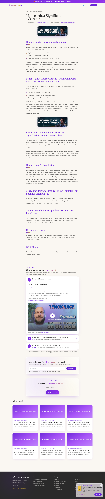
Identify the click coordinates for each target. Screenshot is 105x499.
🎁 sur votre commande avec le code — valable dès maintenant (52, 1)
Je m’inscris (71, 368)
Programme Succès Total (60, 481)
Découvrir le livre (52, 392)
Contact (76, 5)
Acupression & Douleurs (38, 483)
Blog (67, 5)
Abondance (45, 5)
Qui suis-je (71, 5)
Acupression (58, 5)
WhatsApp (47, 262)
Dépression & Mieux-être (39, 485)
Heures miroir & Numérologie (36, 11)
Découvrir (98, 494)
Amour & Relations (37, 481)
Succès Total (39, 5)
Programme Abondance (59, 483)
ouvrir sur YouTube (45, 332)
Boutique (63, 5)
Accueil (28, 5)
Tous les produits (58, 489)
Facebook (35, 262)
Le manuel (33, 5)
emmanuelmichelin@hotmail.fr (19, 488)
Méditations (51, 5)
